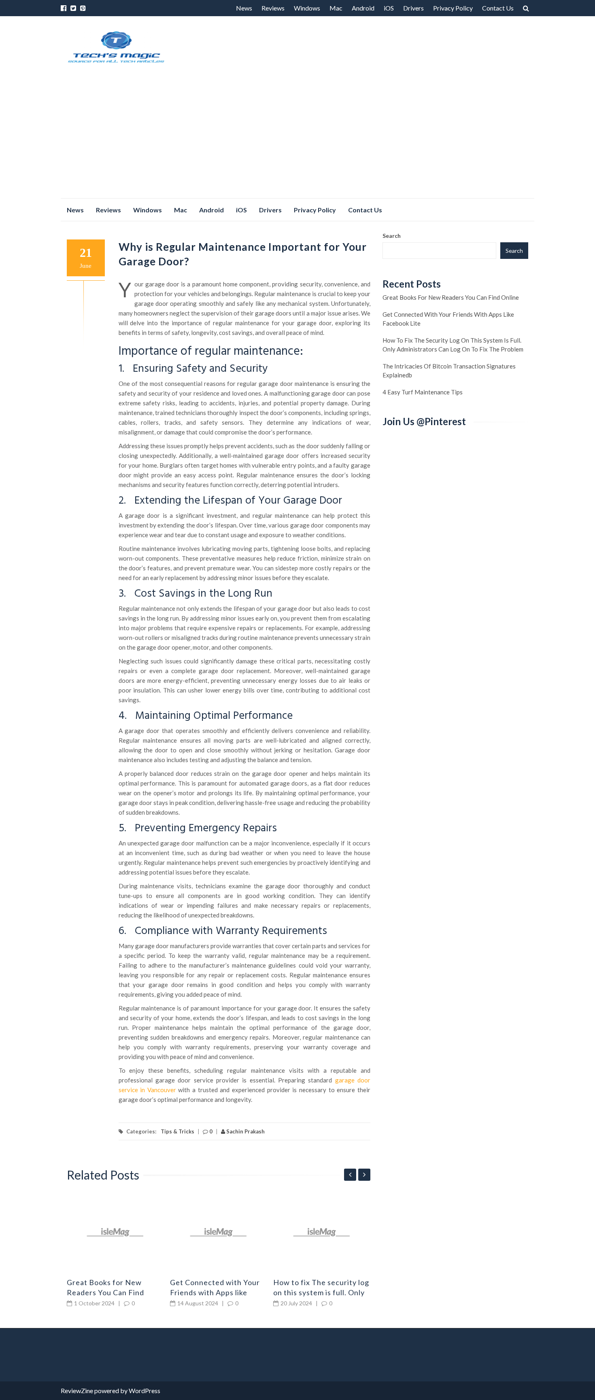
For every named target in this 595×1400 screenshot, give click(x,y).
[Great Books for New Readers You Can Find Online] (115, 1232)
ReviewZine (77, 1390)
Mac (335, 8)
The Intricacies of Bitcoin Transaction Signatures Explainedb (449, 370)
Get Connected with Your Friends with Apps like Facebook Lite (215, 1292)
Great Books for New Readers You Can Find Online (105, 1292)
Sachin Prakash (245, 1131)
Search (391, 235)
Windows (307, 8)
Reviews (273, 8)
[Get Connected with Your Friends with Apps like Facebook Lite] (218, 1232)
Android (363, 8)
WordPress (144, 1390)
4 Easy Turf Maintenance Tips (422, 392)
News (244, 8)
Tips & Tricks (177, 1131)
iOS (389, 8)
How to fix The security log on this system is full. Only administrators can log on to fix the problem (452, 345)
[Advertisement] (297, 137)
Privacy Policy (453, 8)
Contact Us (498, 8)
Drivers (413, 8)
